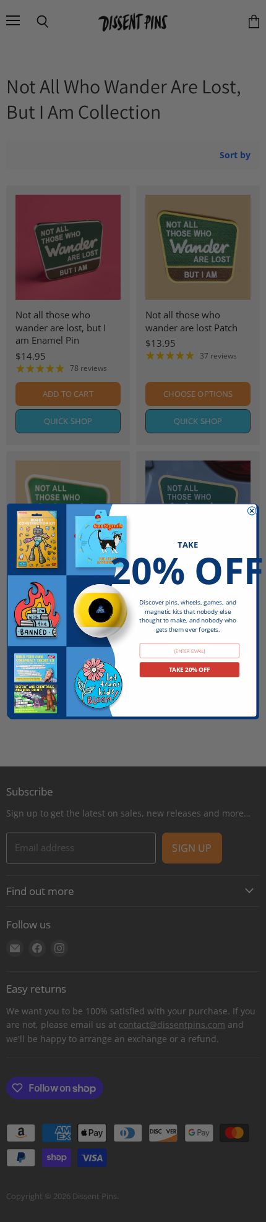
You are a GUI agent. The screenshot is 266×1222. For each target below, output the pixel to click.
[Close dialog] (251, 510)
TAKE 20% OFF (189, 669)
